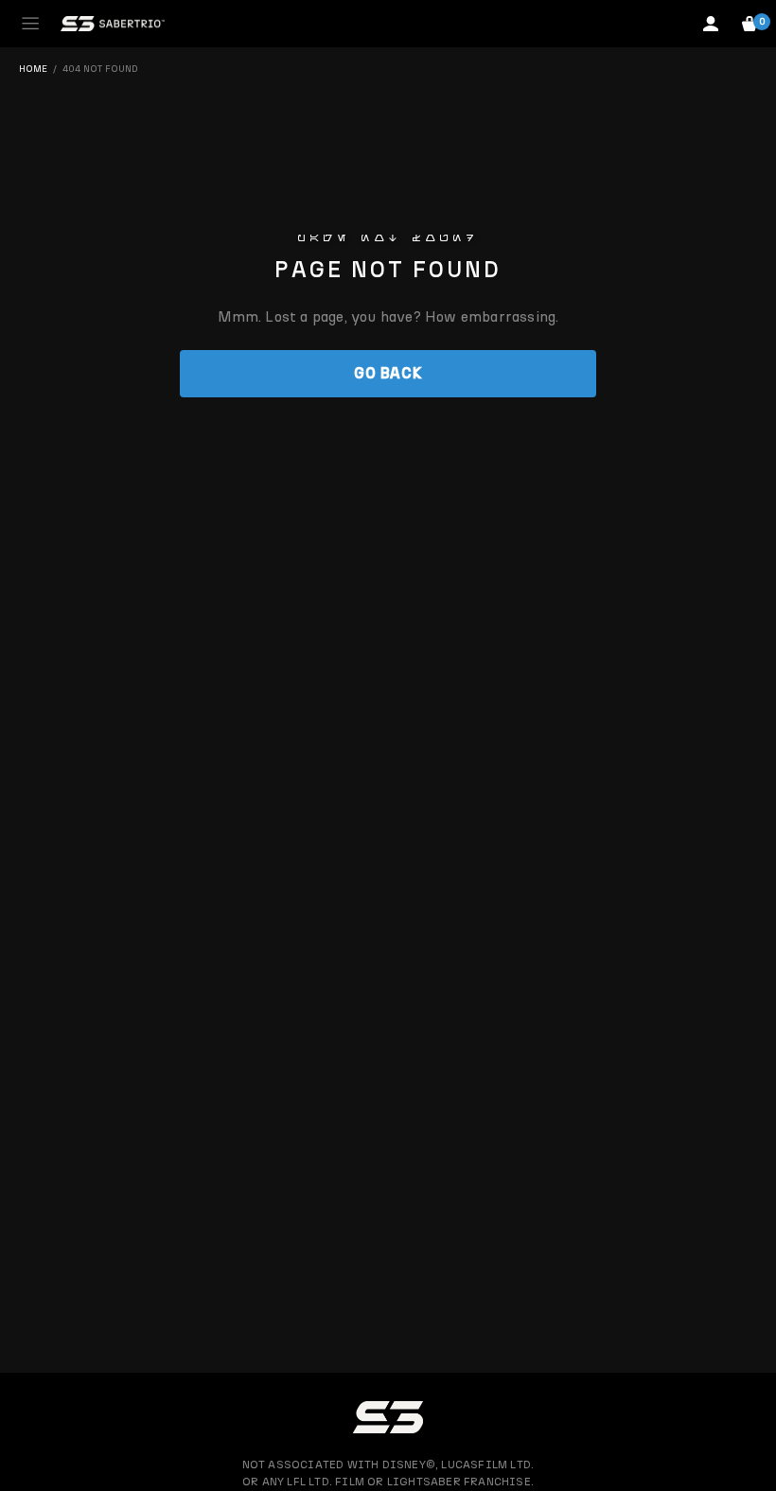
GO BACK (388, 373)
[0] (749, 23)
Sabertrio (113, 23)
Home (33, 68)
